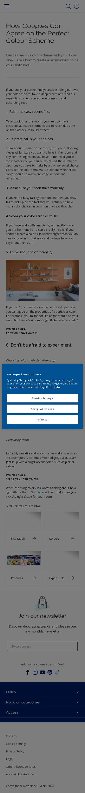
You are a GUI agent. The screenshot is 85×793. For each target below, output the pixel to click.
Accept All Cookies (42, 408)
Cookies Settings (42, 398)
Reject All (42, 419)
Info (57, 387)
